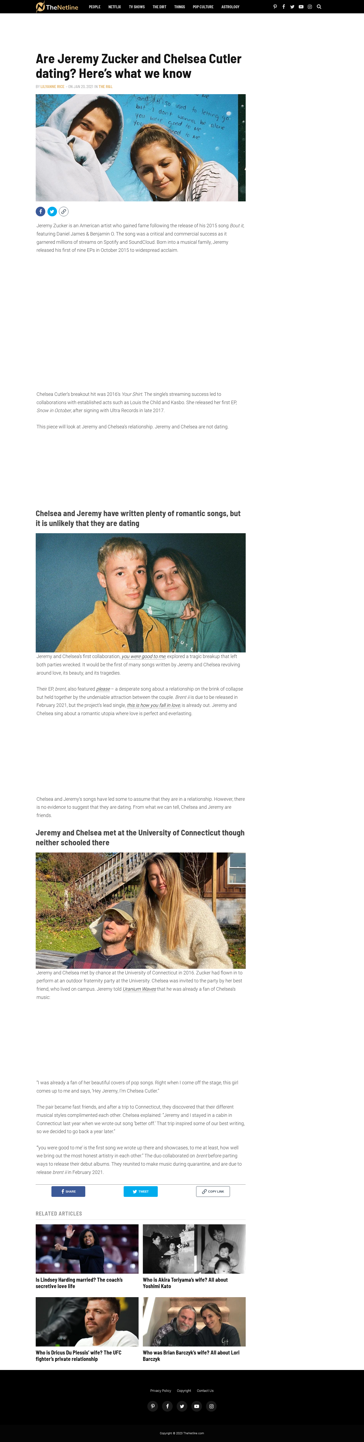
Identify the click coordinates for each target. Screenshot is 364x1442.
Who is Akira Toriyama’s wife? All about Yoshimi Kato (185, 1282)
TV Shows (137, 7)
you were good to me (143, 656)
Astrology (230, 7)
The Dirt (159, 7)
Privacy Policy (160, 1391)
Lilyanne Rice (52, 86)
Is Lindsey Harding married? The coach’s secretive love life (79, 1282)
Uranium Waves (139, 989)
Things (179, 7)
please (103, 689)
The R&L (105, 86)
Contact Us (205, 1391)
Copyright (184, 1391)
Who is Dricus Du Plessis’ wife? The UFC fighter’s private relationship (79, 1355)
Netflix (114, 7)
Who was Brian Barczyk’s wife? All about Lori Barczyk (191, 1355)
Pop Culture (203, 7)
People (94, 7)
